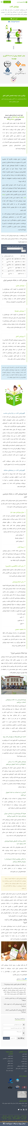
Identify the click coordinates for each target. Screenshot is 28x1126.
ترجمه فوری (19, 1117)
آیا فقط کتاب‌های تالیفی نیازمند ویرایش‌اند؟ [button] (15, 984)
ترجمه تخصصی (24, 1116)
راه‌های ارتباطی (23, 1101)
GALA (12, 119)
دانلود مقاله (5, 1118)
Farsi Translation (16, 1118)
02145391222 (15, 22)
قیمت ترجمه (10, 1116)
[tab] (14, 984)
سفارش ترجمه (7, 2)
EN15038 (21, 117)
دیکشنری (9, 1118)
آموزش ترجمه (23, 1118)
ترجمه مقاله (5, 1116)
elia (8, 119)
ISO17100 (15, 117)
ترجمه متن (25, 1117)
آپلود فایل (14, 19)
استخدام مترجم (17, 1116)
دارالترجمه (14, 1117)
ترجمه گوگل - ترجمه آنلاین (6, 1117)
